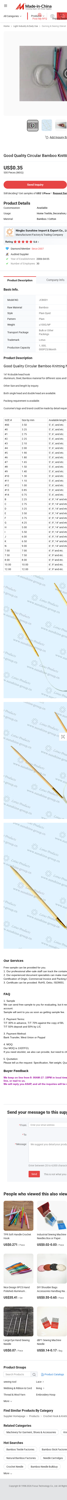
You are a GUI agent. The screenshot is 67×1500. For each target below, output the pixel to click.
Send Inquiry (35, 184)
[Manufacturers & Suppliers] (33, 6)
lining (39, 1388)
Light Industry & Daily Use (25, 26)
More (7, 1473)
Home (6, 26)
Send (34, 1174)
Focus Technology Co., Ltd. (45, 1485)
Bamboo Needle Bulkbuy (44, 1466)
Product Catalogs (54, 1374)
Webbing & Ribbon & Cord (18, 1388)
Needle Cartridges (53, 1458)
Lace (38, 1381)
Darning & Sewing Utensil (54, 26)
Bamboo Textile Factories (20, 1449)
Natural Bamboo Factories (21, 1458)
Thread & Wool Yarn (14, 1394)
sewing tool (10, 1381)
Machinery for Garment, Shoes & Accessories (31, 1432)
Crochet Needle (14, 1466)
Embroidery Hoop (45, 1394)
